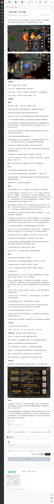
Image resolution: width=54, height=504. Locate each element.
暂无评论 (10, 437)
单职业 (19, 20)
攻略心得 (15, 7)
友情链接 (46, 2)
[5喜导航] (12, 472)
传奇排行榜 (40, 2)
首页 (8, 7)
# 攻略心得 (12, 421)
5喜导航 (26, 15)
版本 (28, 20)
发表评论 (48, 454)
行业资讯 (11, 7)
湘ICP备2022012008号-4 (21, 489)
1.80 (16, 20)
